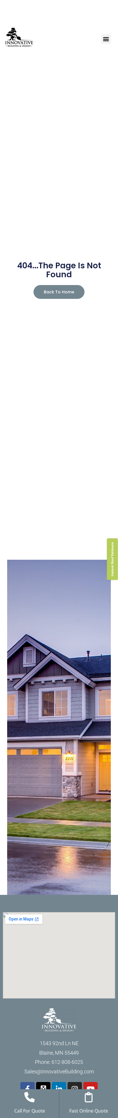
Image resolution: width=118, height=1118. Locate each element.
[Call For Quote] (29, 1097)
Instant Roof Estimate (112, 559)
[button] (106, 39)
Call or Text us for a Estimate (59, 17)
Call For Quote (29, 1111)
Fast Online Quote (88, 1111)
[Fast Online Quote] (89, 1097)
